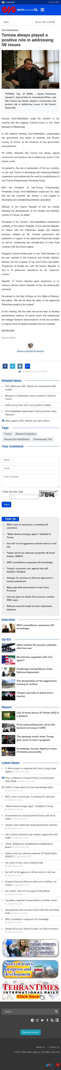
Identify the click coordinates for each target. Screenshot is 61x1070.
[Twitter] (42, 1020)
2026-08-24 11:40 (15, 866)
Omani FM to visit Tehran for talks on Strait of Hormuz (31, 929)
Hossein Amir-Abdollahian (16, 439)
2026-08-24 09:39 (20, 913)
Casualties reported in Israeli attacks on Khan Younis (31, 900)
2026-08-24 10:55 (15, 904)
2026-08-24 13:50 (21, 838)
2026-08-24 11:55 (23, 857)
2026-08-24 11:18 (22, 885)
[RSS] (52, 1020)
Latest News (10, 763)
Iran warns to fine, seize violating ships (24, 862)
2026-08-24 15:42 (15, 810)
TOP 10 (10, 519)
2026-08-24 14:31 (15, 828)
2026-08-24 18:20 (22, 772)
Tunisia (7, 434)
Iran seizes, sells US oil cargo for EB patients (27, 891)
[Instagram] (37, 1020)
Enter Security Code (12, 491)
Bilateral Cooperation (26, 434)
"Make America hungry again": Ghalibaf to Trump (29, 806)
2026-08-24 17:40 (15, 791)
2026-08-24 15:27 (21, 819)
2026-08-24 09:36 (15, 923)
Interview (8, 619)
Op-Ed (6, 639)
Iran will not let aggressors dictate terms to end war (30, 872)
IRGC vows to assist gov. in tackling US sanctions (30, 796)
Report (7, 707)
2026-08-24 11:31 (15, 875)
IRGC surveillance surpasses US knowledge (30, 562)
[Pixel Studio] (56, 1064)
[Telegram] (32, 1020)
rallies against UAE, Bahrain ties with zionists (27, 420)
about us (40, 1047)
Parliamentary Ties (43, 439)
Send (6, 504)
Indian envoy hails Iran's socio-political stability (28, 405)
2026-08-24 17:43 (27, 781)
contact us (54, 1047)
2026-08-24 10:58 (15, 894)
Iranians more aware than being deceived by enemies (31, 825)
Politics (6, 22)
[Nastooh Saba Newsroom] (47, 1064)
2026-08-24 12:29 (21, 847)
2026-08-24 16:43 (15, 800)
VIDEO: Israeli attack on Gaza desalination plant (29, 787)
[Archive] (57, 1020)
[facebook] (47, 1020)
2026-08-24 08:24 (15, 932)
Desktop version (30, 1032)
